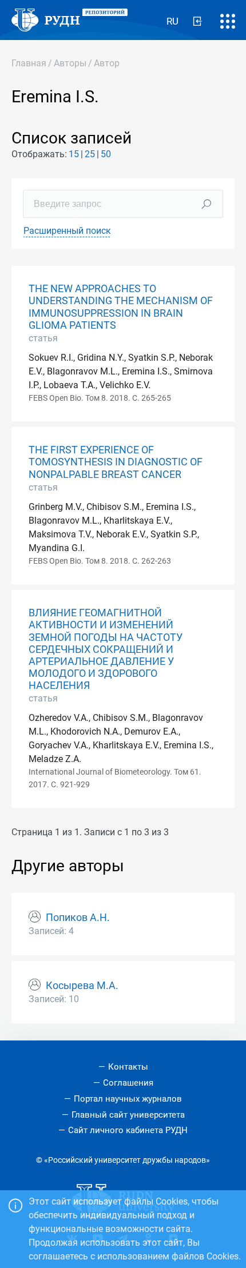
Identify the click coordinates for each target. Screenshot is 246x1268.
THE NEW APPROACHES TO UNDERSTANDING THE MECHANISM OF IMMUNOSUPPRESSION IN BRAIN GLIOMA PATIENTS (121, 306)
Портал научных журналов (128, 1099)
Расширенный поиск (67, 230)
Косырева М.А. (82, 985)
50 (106, 154)
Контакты (128, 1067)
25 (90, 154)
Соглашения (128, 1083)
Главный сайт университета (128, 1115)
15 (74, 154)
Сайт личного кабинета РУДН (128, 1130)
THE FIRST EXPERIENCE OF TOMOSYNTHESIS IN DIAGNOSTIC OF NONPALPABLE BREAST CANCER (116, 462)
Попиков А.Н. (78, 917)
